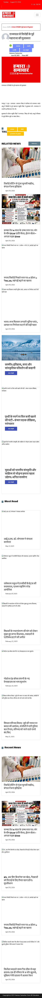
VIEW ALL (34, 143)
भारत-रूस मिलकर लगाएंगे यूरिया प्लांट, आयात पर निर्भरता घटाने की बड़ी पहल (21, 323)
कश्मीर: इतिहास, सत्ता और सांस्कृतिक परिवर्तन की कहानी (20, 367)
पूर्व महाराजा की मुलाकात (15, 133)
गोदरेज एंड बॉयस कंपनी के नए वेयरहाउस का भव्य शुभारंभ (17, 680)
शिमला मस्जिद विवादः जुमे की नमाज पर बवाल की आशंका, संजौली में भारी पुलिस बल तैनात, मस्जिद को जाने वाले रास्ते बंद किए (21, 728)
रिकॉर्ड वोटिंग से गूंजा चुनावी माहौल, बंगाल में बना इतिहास (19, 185)
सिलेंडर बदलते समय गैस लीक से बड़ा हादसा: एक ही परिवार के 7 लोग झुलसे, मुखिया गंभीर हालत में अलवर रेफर (20, 973)
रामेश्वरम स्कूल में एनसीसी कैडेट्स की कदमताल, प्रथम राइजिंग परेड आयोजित (20, 587)
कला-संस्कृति (26, 50)
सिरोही (22, 129)
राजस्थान (18, 46)
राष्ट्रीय (28, 46)
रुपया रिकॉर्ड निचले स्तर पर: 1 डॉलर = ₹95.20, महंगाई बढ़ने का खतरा (20, 279)
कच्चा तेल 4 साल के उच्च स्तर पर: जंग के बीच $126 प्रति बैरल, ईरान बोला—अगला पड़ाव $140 (20, 234)
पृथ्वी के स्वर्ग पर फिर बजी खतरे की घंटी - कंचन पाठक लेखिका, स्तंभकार (20, 420)
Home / (5, 27)
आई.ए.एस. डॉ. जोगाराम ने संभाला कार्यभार (18, 540)
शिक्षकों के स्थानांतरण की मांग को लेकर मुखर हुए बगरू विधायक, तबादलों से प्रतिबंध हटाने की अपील (20, 634)
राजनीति (14, 50)
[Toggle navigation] (37, 15)
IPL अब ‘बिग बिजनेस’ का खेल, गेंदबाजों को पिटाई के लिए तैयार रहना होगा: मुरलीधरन (21, 880)
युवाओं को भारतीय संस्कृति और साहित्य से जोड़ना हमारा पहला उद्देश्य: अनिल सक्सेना (20, 474)
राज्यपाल (12, 129)
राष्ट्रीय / (9, 27)
